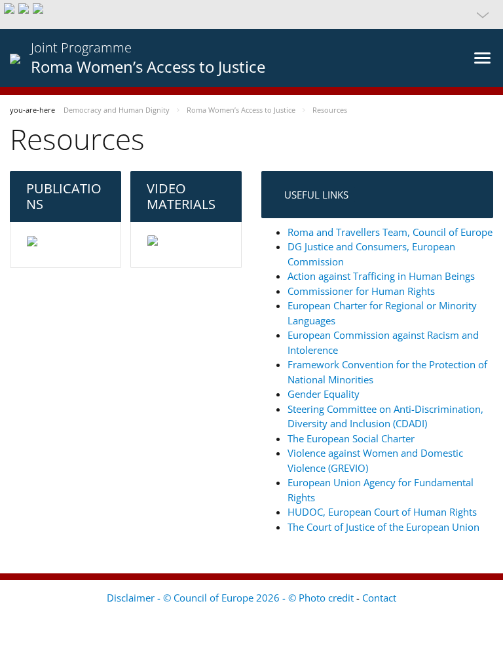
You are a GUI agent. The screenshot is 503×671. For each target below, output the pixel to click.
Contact (379, 597)
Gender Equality (324, 393)
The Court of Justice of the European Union (383, 526)
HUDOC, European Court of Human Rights (382, 511)
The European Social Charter (351, 438)
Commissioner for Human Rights (361, 290)
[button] (251, 14)
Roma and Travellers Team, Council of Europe (390, 232)
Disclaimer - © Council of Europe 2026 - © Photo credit (231, 597)
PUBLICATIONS (64, 196)
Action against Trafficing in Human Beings (381, 275)
